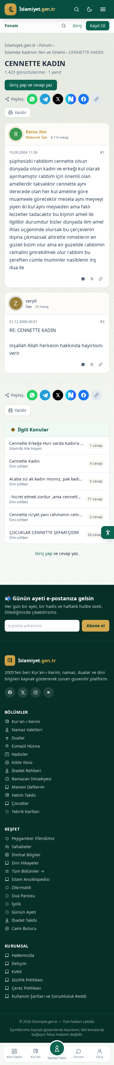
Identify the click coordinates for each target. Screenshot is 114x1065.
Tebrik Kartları (25, 811)
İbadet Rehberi (26, 770)
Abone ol (96, 625)
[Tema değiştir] (89, 9)
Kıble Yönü (22, 762)
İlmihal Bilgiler (26, 854)
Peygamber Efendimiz (33, 838)
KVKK (17, 971)
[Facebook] (10, 692)
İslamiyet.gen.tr (20, 45)
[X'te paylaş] (58, 99)
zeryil (31, 301)
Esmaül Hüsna (26, 746)
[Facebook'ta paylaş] (83, 99)
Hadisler (20, 754)
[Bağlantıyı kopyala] (96, 99)
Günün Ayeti (24, 912)
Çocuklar (20, 803)
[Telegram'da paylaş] (45, 99)
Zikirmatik (21, 887)
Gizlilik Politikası (27, 980)
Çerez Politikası (26, 988)
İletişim (19, 963)
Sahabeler (22, 846)
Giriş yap (43, 553)
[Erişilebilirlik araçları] (107, 532)
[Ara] (76, 9)
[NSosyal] (48, 692)
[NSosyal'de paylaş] (70, 99)
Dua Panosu (23, 895)
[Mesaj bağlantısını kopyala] (100, 279)
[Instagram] (35, 692)
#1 (102, 152)
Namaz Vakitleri (27, 729)
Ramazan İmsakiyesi (31, 779)
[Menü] (102, 9)
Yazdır (21, 112)
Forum (11, 25)
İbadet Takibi (24, 920)
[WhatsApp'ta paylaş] (32, 99)
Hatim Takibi (24, 795)
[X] (23, 692)
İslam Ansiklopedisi (31, 879)
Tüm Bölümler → (28, 871)
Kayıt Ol (97, 25)
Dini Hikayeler (25, 863)
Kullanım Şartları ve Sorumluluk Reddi (49, 996)
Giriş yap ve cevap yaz (30, 85)
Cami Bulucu (24, 928)
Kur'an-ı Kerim (26, 721)
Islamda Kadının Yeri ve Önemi (35, 52)
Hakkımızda (23, 955)
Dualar (18, 738)
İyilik (16, 904)
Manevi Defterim (28, 787)
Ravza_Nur (36, 131)
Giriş (77, 25)
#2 (102, 321)
